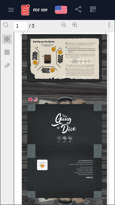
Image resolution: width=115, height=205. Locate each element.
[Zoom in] (75, 25)
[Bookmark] (7, 52)
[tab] (7, 40)
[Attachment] (7, 65)
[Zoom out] (64, 25)
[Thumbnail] (7, 39)
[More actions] (109, 25)
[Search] (6, 25)
